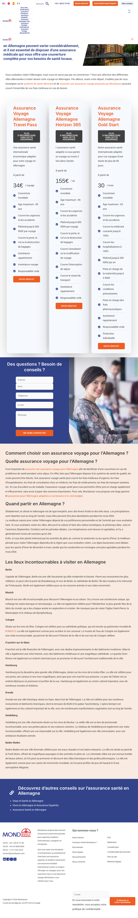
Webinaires (111, 842)
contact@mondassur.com (14, 853)
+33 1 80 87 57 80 (62, 3)
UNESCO (11, 631)
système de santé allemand (38, 83)
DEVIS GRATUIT (81, 3)
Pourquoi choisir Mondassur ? (84, 842)
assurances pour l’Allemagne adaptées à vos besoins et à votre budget (45, 496)
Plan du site (112, 857)
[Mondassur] (7, 20)
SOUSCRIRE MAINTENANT (105, 3)
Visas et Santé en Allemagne (28, 800)
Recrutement (77, 847)
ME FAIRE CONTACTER (34, 433)
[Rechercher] (47, 3)
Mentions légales (114, 862)
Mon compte (127, 3)
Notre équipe (77, 852)
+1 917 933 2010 (16, 850)
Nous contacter (78, 862)
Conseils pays (113, 847)
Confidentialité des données (118, 852)
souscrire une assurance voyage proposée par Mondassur (91, 83)
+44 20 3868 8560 (16, 846)
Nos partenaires (79, 857)
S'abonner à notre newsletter (123, 901)
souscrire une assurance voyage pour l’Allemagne (51, 469)
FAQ (109, 837)
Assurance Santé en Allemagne (29, 809)
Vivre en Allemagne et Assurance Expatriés (36, 805)
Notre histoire (78, 837)
